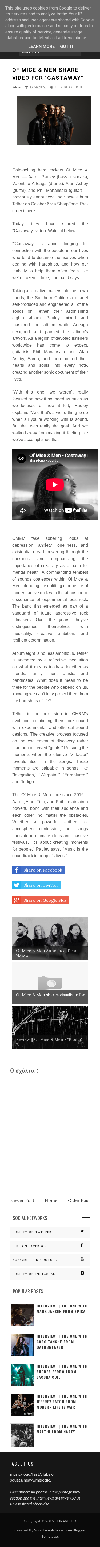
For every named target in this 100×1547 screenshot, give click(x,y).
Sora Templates (47, 1530)
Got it (67, 46)
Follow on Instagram (34, 1274)
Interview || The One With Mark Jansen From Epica (62, 1308)
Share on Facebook (42, 870)
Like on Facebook (30, 1246)
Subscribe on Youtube (35, 1260)
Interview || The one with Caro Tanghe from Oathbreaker (62, 1341)
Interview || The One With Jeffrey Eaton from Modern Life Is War (62, 1401)
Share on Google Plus (45, 900)
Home (51, 1200)
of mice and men (68, 87)
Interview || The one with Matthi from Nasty (62, 1428)
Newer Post (22, 1200)
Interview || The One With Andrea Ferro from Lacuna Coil (62, 1371)
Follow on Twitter (32, 1232)
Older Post (79, 1200)
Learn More (41, 46)
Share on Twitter (40, 885)
